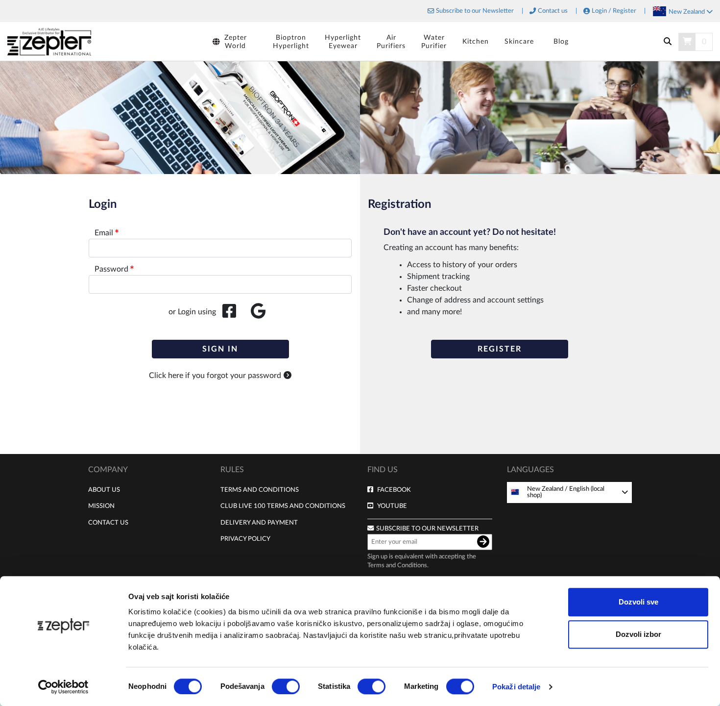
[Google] (258, 312)
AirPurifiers (391, 42)
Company (108, 470)
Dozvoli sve (638, 602)
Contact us (553, 11)
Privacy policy (245, 538)
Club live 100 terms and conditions (282, 506)
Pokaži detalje (516, 686)
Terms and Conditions (259, 489)
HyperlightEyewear (343, 42)
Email (104, 233)
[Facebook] (229, 312)
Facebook (394, 489)
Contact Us (108, 522)
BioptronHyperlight (291, 42)
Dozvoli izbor (638, 634)
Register (500, 349)
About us (104, 489)
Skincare (519, 41)
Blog (561, 41)
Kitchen (475, 41)
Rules (232, 470)
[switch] (286, 686)
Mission (101, 506)
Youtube (392, 506)
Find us (382, 470)
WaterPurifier (434, 42)
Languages (530, 470)
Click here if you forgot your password (215, 375)
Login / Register (614, 11)
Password (111, 269)
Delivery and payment (259, 522)
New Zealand (687, 11)
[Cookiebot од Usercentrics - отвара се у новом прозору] (63, 687)
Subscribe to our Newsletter (475, 11)
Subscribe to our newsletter (427, 528)
